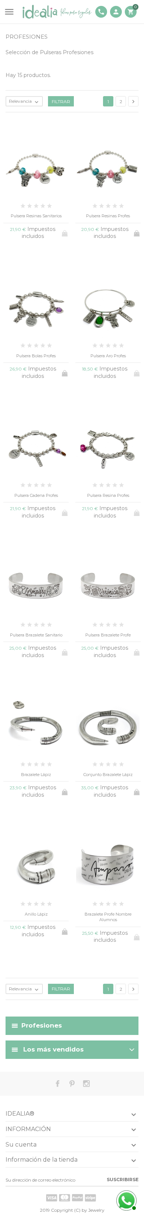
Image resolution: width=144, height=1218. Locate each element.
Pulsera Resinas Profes (108, 215)
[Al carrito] (137, 232)
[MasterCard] (64, 1198)
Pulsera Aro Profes (108, 355)
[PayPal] (77, 1198)
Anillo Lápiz (36, 914)
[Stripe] (90, 1198)
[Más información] (84, 1003)
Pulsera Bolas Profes (36, 355)
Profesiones (41, 1025)
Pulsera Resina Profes (108, 495)
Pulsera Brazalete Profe (108, 635)
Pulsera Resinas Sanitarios (36, 215)
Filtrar (61, 101)
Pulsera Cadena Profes (36, 495)
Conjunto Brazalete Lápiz (108, 774)
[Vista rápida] (60, 1003)
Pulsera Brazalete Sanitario (36, 635)
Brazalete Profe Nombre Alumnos (108, 917)
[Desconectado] (125, 1199)
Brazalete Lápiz (36, 774)
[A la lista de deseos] (72, 1003)
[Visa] (51, 1198)
